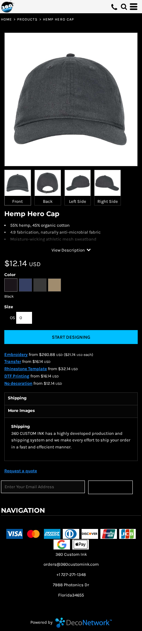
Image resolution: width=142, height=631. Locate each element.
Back (48, 201)
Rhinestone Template (25, 368)
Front (17, 201)
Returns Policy (61, 523)
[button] (124, 6)
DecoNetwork (83, 622)
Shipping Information (102, 523)
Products (27, 19)
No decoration (18, 383)
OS (12, 317)
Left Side (77, 201)
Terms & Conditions (22, 523)
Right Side (107, 201)
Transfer (12, 361)
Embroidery (16, 354)
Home (6, 19)
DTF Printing (16, 375)
